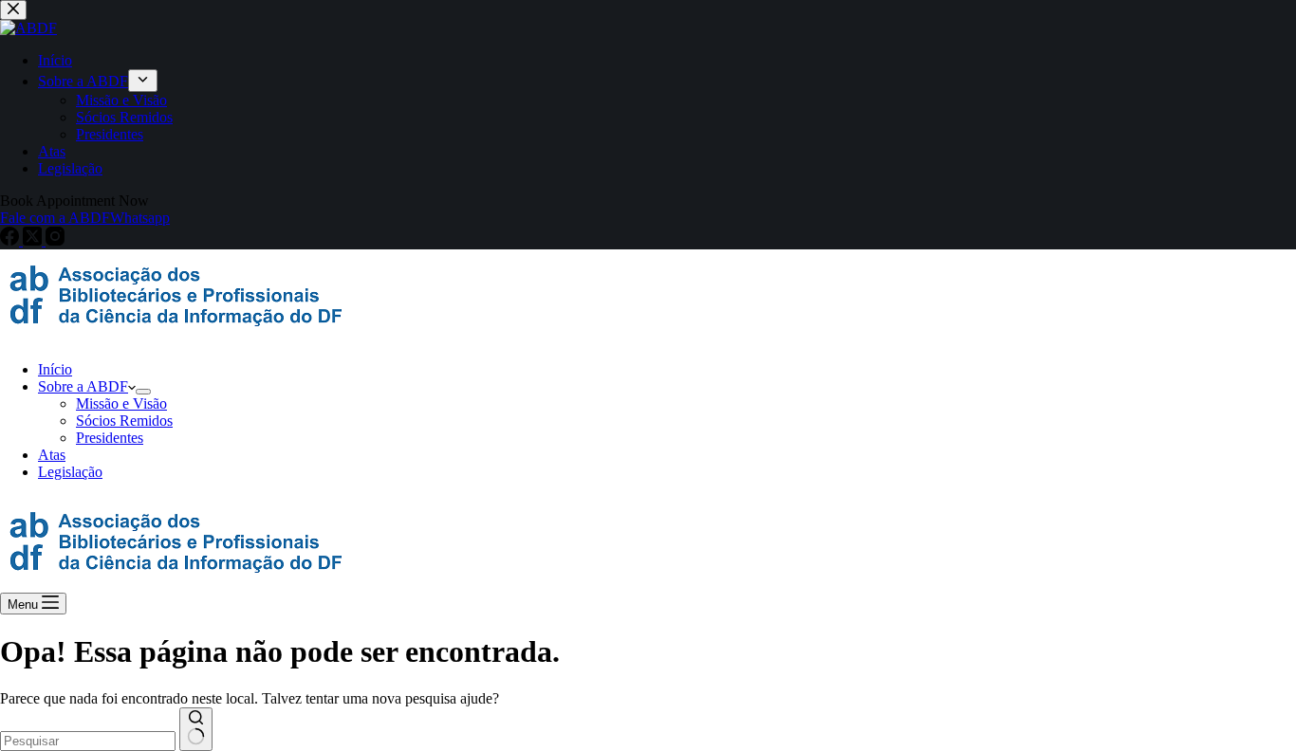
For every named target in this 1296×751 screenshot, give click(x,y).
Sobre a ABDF (83, 386)
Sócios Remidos (124, 420)
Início (55, 369)
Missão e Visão (121, 403)
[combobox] (88, 741)
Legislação (70, 472)
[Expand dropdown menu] (143, 391)
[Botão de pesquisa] (196, 729)
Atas (51, 455)
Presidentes (109, 438)
